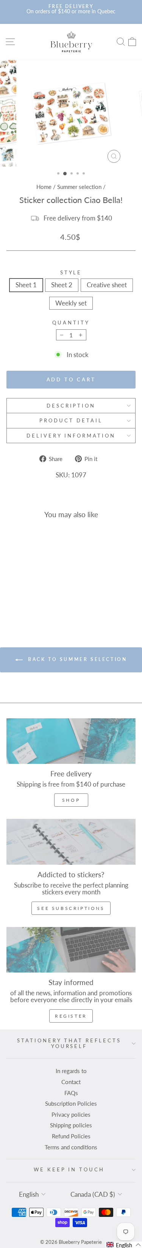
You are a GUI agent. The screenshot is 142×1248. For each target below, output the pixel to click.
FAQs (71, 1092)
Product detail (71, 420)
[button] (124, 1245)
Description (71, 406)
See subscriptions (71, 908)
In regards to (71, 1070)
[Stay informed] (71, 950)
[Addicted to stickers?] (71, 841)
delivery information (71, 436)
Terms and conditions (71, 1147)
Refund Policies (71, 1136)
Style (71, 272)
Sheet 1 (26, 285)
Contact (71, 1081)
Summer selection (79, 186)
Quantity (71, 323)
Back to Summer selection (76, 659)
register (71, 1016)
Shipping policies (71, 1125)
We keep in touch (69, 1169)
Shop (71, 800)
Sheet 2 (61, 285)
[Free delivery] (71, 741)
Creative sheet (107, 285)
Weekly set (71, 303)
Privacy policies (71, 1114)
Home (43, 186)
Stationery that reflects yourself (69, 1043)
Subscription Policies (71, 1103)
